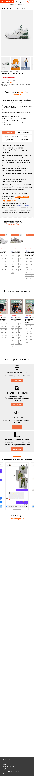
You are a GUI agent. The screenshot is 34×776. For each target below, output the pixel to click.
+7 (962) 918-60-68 (9, 201)
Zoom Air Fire (12, 224)
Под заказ (15, 234)
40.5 (2, 264)
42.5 (6, 267)
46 (31, 272)
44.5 (13, 272)
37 (12, 258)
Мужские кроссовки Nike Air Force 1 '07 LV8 (16, 319)
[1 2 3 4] (16, 306)
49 (31, 278)
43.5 (2, 269)
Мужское (21, 5)
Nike (11, 82)
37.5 (2, 258)
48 (20, 340)
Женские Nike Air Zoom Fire (15, 251)
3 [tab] (19, 312)
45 (20, 335)
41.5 (13, 267)
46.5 (20, 338)
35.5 (13, 256)
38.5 (13, 261)
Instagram (19, 205)
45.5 (27, 272)
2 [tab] (17, 312)
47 (27, 275)
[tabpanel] (16, 306)
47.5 (31, 275)
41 (5, 264)
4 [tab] (4, 312)
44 (5, 269)
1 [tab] (0, 312)
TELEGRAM (17, 94)
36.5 (6, 256)
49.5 (20, 343)
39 (2, 261)
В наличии (16, 301)
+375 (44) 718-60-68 (22, 196)
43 (12, 269)
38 (5, 258)
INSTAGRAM (22, 92)
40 (12, 264)
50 (27, 281)
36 (2, 256)
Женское (13, 5)
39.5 (6, 261)
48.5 (27, 278)
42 (2, 267)
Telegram (27, 205)
